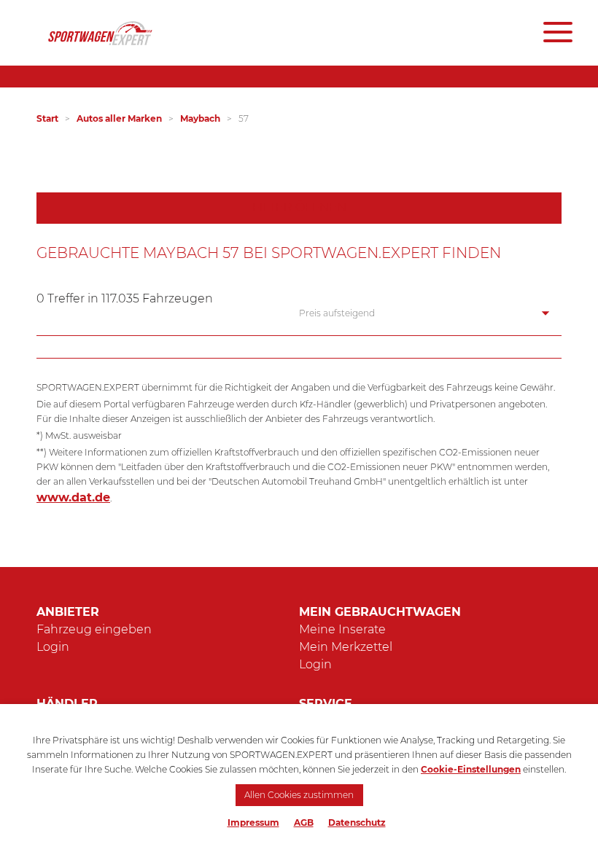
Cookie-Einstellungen (471, 769)
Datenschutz (357, 822)
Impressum (253, 822)
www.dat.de (73, 497)
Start (47, 118)
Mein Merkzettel (345, 647)
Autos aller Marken (119, 118)
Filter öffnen (299, 207)
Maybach (200, 118)
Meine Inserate (342, 629)
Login (52, 647)
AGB (304, 822)
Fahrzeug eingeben (94, 629)
